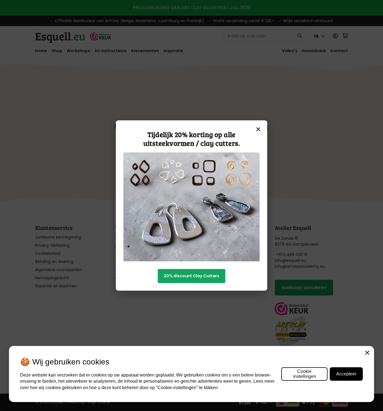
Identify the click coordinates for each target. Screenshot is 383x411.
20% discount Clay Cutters (191, 276)
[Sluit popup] (258, 129)
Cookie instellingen (304, 374)
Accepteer (346, 373)
